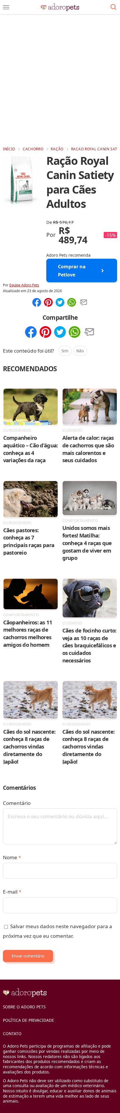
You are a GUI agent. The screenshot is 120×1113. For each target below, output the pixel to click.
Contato (12, 1033)
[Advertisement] (60, 80)
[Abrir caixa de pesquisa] (113, 7)
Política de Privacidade (28, 1020)
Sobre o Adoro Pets (24, 1007)
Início (9, 149)
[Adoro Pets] (60, 7)
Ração (57, 149)
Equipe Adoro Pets (24, 285)
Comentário (17, 803)
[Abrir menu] (6, 7)
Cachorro (33, 149)
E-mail (12, 891)
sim (64, 350)
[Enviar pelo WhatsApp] (71, 303)
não (80, 350)
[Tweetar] (60, 303)
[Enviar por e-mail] (83, 303)
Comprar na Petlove (72, 270)
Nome (12, 857)
